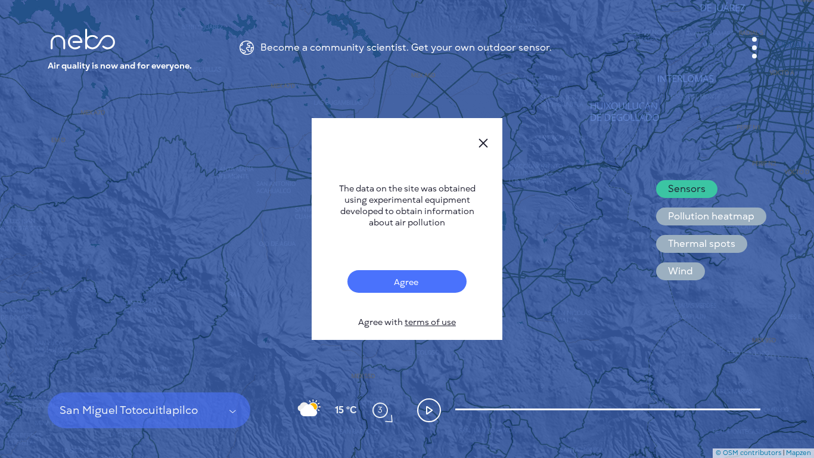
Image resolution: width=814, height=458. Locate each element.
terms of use (430, 322)
